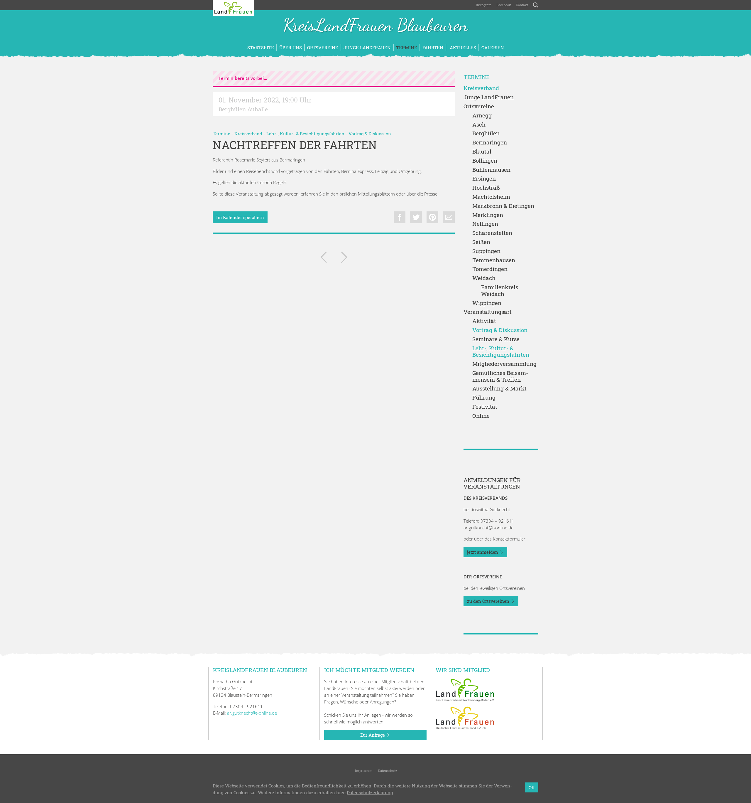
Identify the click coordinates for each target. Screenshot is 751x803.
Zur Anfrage (373, 735)
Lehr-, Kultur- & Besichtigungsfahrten (305, 134)
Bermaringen (489, 142)
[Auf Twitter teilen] (416, 217)
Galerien (492, 47)
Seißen (481, 242)
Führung (483, 397)
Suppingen (486, 251)
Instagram (484, 5)
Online (481, 416)
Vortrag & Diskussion (370, 134)
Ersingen (484, 178)
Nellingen (485, 223)
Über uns (290, 47)
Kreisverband (248, 134)
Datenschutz (387, 770)
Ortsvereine (322, 47)
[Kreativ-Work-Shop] (344, 258)
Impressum (363, 770)
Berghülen (486, 133)
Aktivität (484, 321)
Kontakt (522, 5)
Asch (479, 124)
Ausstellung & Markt (499, 388)
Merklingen (487, 215)
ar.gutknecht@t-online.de (488, 528)
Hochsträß (486, 187)
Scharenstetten (492, 233)
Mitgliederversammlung (504, 364)
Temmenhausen (493, 260)
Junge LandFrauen (367, 47)
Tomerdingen (490, 269)
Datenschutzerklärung (370, 792)
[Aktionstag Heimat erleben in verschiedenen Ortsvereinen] (323, 258)
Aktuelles (462, 47)
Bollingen (484, 160)
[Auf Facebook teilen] (399, 217)
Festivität (484, 406)
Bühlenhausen (491, 169)
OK (532, 787)
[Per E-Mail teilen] (449, 217)
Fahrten (432, 47)
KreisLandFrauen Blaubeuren (375, 26)
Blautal (481, 151)
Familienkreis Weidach (499, 290)
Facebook (503, 5)
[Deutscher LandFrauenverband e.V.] (465, 717)
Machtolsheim (491, 196)
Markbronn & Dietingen (503, 206)
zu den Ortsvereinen (488, 601)
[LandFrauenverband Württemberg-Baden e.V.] (465, 689)
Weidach (483, 278)
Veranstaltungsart (488, 312)
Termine (406, 47)
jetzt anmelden (483, 552)
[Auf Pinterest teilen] (432, 217)
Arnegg (482, 115)
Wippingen (486, 303)
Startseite (260, 47)
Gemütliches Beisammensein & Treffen (500, 376)
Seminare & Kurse (496, 339)
